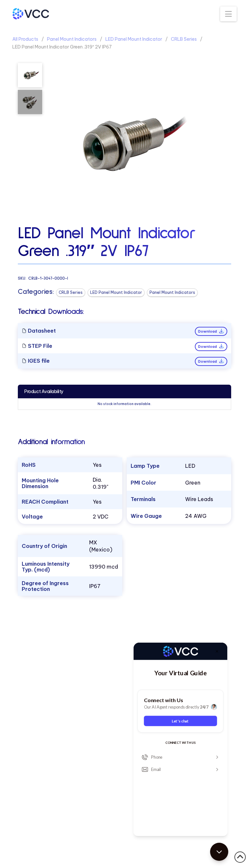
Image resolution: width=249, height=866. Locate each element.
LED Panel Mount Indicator (133, 39)
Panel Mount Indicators (72, 39)
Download (208, 331)
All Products (25, 39)
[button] (228, 13)
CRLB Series (184, 39)
